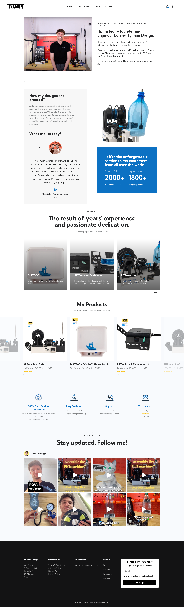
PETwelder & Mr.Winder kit (86, 364)
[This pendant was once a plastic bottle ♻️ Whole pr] (40, 509)
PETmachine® (125, 364)
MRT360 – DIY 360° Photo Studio (43, 364)
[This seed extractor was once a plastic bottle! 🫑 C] (109, 509)
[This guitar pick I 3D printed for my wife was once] (143, 509)
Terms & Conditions (56, 565)
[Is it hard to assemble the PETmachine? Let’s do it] (75, 475)
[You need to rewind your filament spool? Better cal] (75, 509)
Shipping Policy (54, 568)
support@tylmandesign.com (86, 565)
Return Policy (54, 571)
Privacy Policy (54, 574)
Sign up (140, 582)
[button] (41, 148)
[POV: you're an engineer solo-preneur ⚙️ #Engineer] (40, 475)
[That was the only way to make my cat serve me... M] (109, 475)
